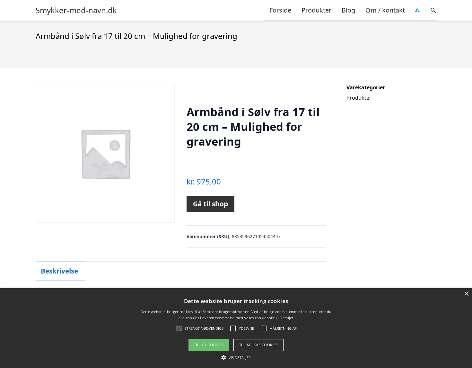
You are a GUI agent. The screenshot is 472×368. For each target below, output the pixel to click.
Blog (348, 10)
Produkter (316, 10)
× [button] (466, 294)
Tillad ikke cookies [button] (258, 344)
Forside (280, 10)
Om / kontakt (385, 10)
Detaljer (286, 317)
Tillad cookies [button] (208, 344)
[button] (236, 357)
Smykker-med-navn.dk (76, 10)
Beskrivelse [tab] (59, 270)
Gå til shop (210, 203)
